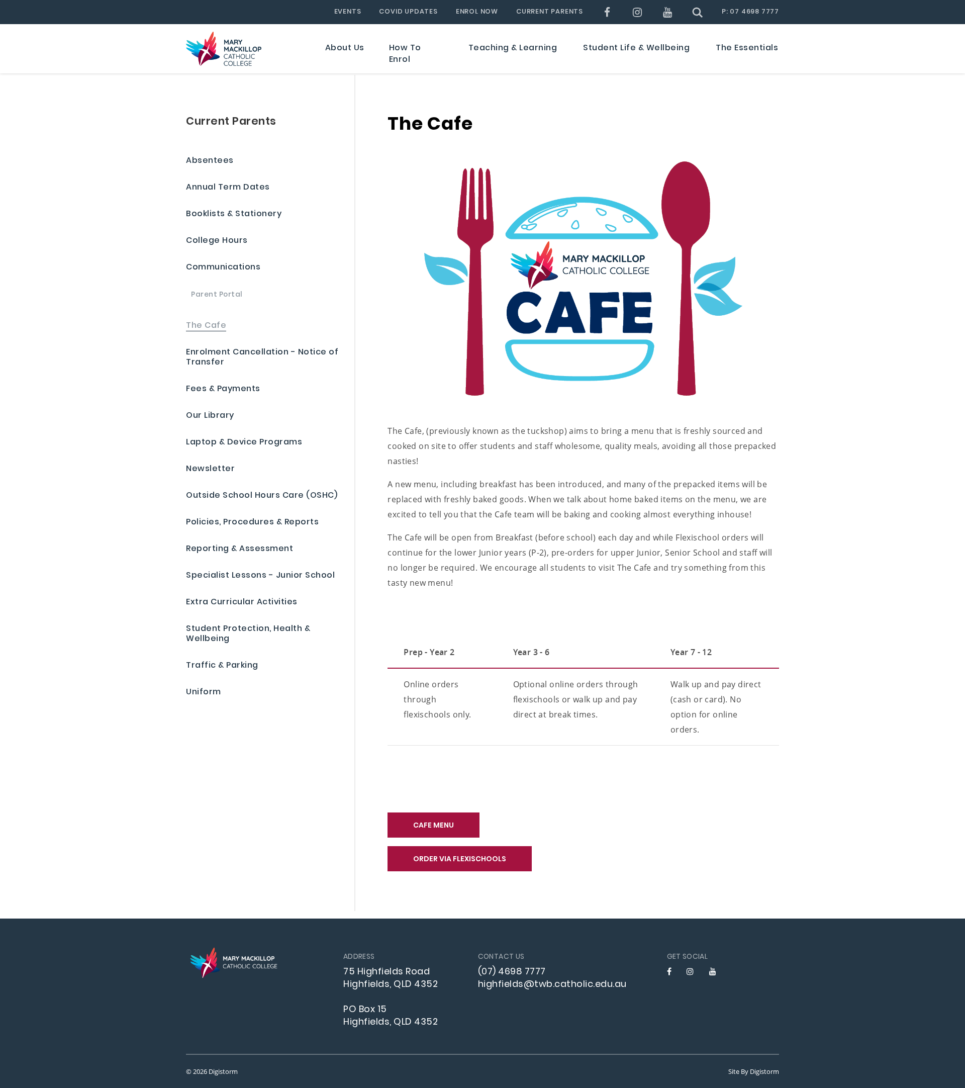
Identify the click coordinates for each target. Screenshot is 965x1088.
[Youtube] (713, 971)
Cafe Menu (433, 826)
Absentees (210, 161)
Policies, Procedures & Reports (252, 522)
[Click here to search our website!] (698, 12)
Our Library (210, 416)
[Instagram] (637, 12)
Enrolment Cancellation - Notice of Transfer (262, 357)
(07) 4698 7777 (512, 972)
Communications (223, 267)
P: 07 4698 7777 (750, 12)
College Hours (217, 241)
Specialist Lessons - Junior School (260, 576)
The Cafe (206, 326)
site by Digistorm (753, 1071)
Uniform (203, 692)
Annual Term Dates (228, 188)
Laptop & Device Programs (244, 442)
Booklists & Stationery (233, 214)
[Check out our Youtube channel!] (667, 12)
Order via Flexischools (459, 859)
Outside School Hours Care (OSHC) (261, 496)
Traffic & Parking (222, 666)
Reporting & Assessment (239, 549)
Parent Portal (217, 295)
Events (347, 12)
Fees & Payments (223, 389)
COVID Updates (408, 12)
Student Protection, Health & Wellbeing (248, 634)
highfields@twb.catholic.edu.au (552, 984)
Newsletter (210, 469)
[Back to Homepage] (223, 49)
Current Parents (549, 12)
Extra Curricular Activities (242, 602)
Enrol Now (477, 12)
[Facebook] (607, 12)
